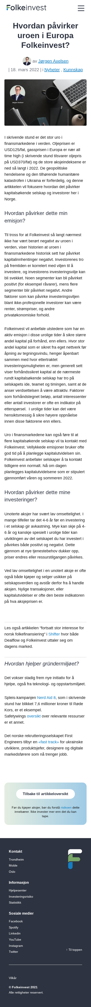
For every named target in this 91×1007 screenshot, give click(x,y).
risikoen (66, 807)
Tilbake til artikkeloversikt (45, 794)
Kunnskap (73, 69)
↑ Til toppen (74, 949)
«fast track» (48, 742)
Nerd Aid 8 (46, 697)
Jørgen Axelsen (53, 61)
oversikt (34, 716)
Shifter (54, 634)
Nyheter (52, 69)
